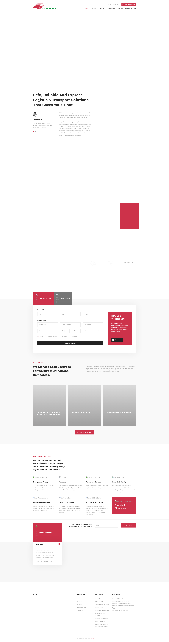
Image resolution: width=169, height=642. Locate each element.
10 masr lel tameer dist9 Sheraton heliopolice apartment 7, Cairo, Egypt (123, 606)
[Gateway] (45, 8)
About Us (79, 601)
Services (101, 8)
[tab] (43, 298)
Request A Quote (130, 4)
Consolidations (99, 607)
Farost (92, 638)
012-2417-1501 (121, 598)
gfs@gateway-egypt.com (123, 601)
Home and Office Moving (119, 412)
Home (86, 8)
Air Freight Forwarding (101, 598)
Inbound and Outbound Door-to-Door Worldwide (49, 413)
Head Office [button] (40, 544)
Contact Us (128, 8)
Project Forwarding (81, 412)
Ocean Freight (99, 601)
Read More (49, 418)
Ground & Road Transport (102, 604)
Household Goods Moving (102, 610)
